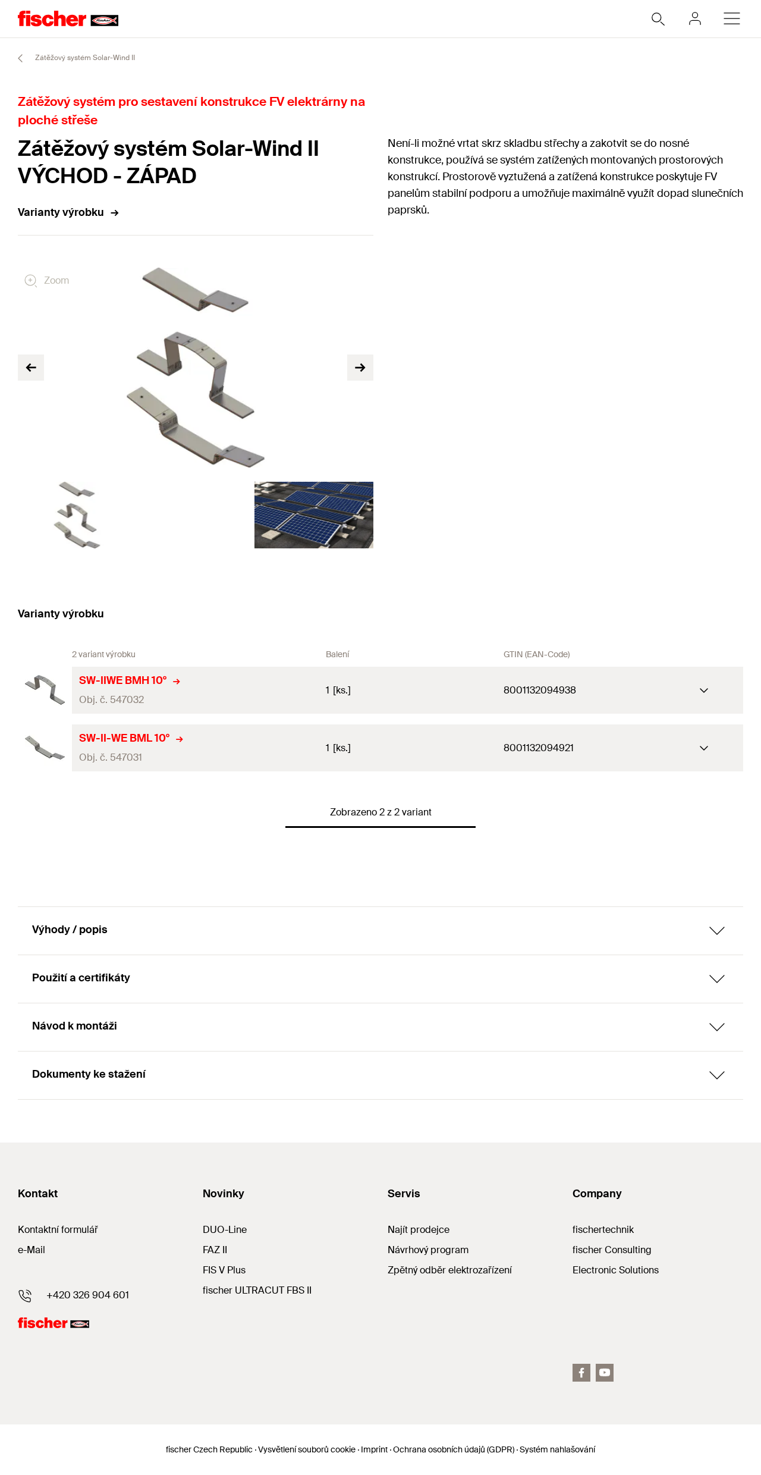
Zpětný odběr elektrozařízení (450, 1270)
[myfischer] (695, 18)
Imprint (374, 1449)
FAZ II (215, 1250)
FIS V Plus (224, 1270)
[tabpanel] (77, 515)
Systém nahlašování (557, 1449)
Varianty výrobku (61, 212)
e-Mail (31, 1250)
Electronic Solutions (616, 1270)
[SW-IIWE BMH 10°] (45, 690)
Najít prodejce (418, 1229)
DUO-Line (225, 1229)
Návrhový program (428, 1250)
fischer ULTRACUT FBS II (257, 1290)
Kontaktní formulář (58, 1229)
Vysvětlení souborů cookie (307, 1449)
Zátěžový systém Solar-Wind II (84, 57)
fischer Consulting (612, 1250)
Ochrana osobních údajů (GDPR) (453, 1449)
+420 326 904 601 (87, 1295)
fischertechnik (603, 1229)
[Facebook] (581, 1373)
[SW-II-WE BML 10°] (45, 748)
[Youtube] (605, 1373)
